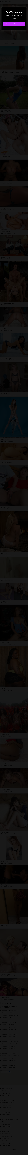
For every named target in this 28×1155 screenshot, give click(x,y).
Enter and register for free (14, 24)
